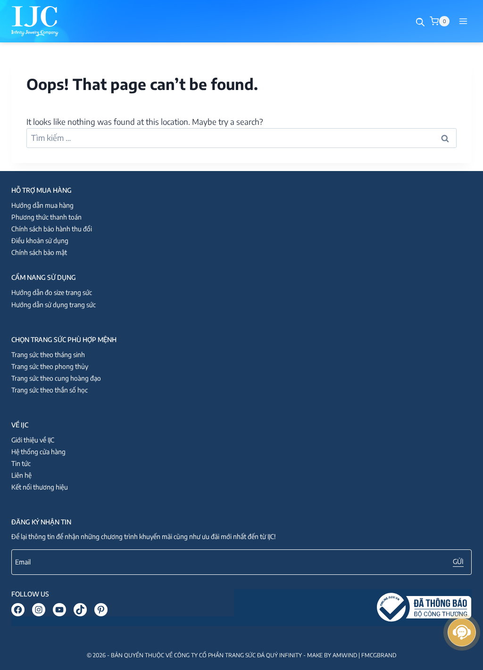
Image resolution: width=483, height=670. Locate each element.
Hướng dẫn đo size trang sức (51, 292)
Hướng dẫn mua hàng (42, 205)
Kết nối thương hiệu (39, 487)
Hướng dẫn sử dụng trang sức (53, 305)
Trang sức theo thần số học (49, 390)
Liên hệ (21, 475)
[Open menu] (463, 21)
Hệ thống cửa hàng (38, 452)
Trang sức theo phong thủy (49, 366)
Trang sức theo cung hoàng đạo (56, 378)
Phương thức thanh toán (46, 217)
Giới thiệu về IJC (32, 440)
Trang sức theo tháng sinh (48, 355)
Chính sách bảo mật (39, 252)
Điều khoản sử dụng (39, 241)
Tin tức (21, 463)
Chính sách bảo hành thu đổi (51, 229)
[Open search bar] (420, 22)
